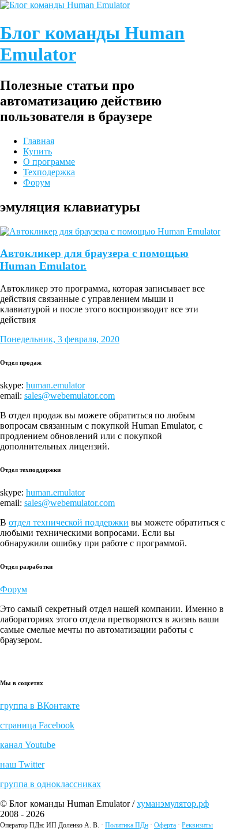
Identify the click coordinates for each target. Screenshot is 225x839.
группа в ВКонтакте (40, 705)
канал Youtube (27, 745)
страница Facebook (37, 725)
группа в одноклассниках (50, 784)
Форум (13, 589)
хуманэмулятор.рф (173, 803)
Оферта (165, 825)
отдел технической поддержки (69, 522)
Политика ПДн (126, 825)
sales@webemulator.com (69, 395)
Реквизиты (197, 825)
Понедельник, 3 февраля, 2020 (59, 339)
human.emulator (55, 385)
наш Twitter (22, 764)
